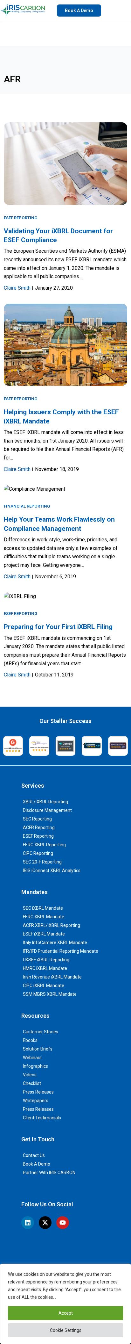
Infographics (35, 1066)
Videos (30, 1074)
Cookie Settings (65, 1330)
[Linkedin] (27, 1222)
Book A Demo (36, 1164)
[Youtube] (62, 1222)
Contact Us (34, 1155)
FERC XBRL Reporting (44, 844)
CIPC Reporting (38, 853)
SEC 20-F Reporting (42, 861)
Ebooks (30, 1040)
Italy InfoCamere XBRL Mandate (55, 942)
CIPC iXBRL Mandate (43, 985)
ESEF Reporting (20, 217)
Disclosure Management (47, 810)
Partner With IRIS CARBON (49, 1172)
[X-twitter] (45, 1222)
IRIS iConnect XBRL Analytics (51, 870)
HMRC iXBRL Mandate (45, 968)
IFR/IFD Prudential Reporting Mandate (60, 951)
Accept (66, 1313)
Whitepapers (35, 1100)
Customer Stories (40, 1031)
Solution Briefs (37, 1048)
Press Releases (38, 1092)
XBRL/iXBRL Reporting (45, 801)
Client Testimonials (42, 1117)
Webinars (32, 1057)
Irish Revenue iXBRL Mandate (52, 976)
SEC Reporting (37, 818)
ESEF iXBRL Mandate (44, 933)
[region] (65, 1304)
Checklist (32, 1083)
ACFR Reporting (39, 827)
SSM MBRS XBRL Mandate (50, 994)
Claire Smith (17, 288)
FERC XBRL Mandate (43, 916)
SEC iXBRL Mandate (43, 908)
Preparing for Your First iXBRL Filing (58, 627)
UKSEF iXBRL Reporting (46, 959)
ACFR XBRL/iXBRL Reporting (51, 925)
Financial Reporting (27, 506)
